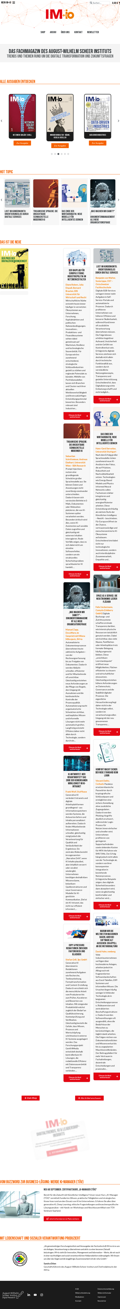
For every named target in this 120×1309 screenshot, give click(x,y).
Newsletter (93, 32)
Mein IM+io (6, 2)
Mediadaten (79, 1297)
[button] (1, 120)
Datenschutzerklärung (106, 1289)
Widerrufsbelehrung (82, 1293)
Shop (43, 32)
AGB (77, 1289)
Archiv (53, 32)
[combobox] (99, 2)
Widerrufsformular (104, 1293)
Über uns (65, 32)
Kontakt (78, 32)
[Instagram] (42, 1295)
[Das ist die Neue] (14, 268)
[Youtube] (35, 1295)
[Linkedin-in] (29, 1295)
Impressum (102, 1297)
